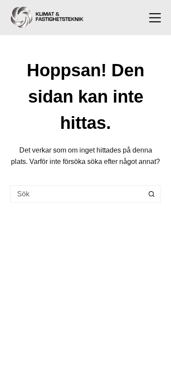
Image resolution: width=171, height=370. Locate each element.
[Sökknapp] (151, 194)
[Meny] (155, 18)
